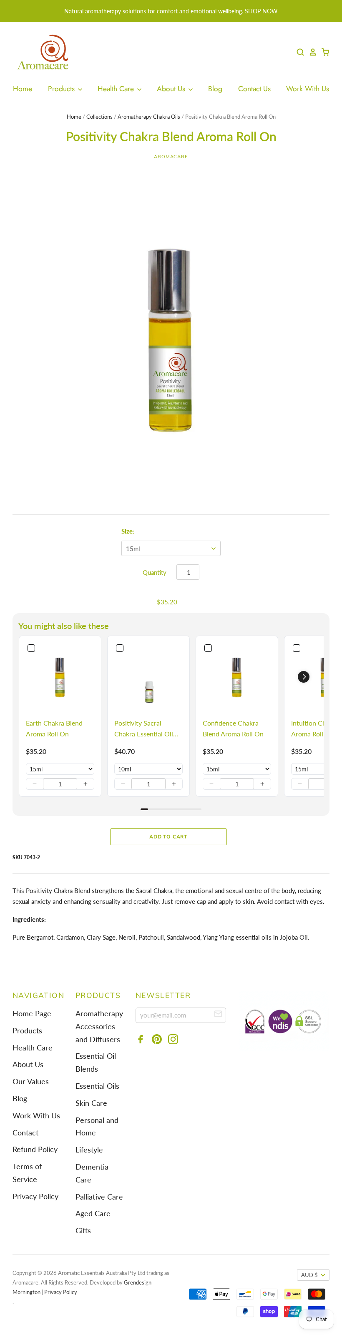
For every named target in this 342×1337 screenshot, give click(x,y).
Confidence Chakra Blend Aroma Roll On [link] (233, 728)
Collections (99, 116)
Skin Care (91, 1103)
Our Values (31, 1081)
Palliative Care (99, 1196)
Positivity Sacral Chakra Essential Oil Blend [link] (143, 729)
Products (62, 88)
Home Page (32, 1013)
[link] (60, 677)
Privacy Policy (35, 1196)
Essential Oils (97, 1086)
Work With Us (307, 88)
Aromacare (171, 157)
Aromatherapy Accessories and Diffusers (99, 1026)
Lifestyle (89, 1149)
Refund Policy (35, 1149)
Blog (215, 88)
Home (22, 88)
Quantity (154, 572)
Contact (25, 1132)
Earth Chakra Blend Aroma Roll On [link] (54, 728)
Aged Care (93, 1213)
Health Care (117, 88)
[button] (34, 783)
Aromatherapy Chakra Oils (149, 116)
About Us (172, 88)
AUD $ (309, 1275)
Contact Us (254, 88)
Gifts (83, 1230)
